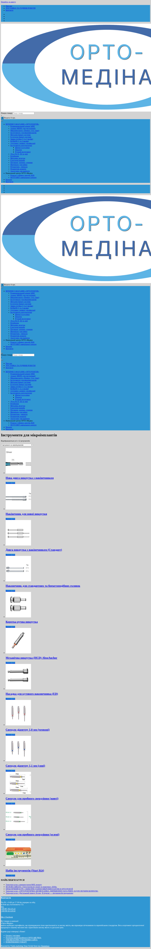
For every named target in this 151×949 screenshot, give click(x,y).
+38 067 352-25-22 (8, 909)
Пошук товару (7, 113)
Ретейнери (14, 156)
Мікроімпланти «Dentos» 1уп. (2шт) (24, 131)
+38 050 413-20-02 (8, 911)
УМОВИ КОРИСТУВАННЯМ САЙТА (22, 940)
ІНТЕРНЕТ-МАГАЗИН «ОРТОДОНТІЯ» (22, 124)
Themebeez (45, 946)
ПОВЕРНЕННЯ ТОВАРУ (16, 942)
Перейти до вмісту (8, 2)
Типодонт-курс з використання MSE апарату (24, 885)
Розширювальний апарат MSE (22, 126)
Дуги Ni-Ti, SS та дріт (19, 154)
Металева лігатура (17, 158)
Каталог (9, 180)
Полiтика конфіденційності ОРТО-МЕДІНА (23, 938)
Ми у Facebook (7, 917)
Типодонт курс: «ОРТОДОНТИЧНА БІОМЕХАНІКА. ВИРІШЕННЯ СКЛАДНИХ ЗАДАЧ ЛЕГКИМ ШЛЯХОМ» (52, 891)
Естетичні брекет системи (20, 137)
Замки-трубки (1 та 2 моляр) (21, 139)
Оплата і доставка (13, 936)
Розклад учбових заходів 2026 (22, 175)
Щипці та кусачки (22, 148)
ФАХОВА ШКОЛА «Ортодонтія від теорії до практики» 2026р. (31, 887)
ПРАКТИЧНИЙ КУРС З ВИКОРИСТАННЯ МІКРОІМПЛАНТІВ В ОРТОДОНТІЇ (39, 889)
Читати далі (10, 483)
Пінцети (18, 150)
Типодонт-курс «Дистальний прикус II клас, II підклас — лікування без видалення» (39, 893)
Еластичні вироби (17, 160)
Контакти (9, 10)
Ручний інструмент (23, 152)
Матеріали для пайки (18, 165)
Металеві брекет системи (20, 135)
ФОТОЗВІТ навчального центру (23, 177)
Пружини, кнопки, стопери (21, 163)
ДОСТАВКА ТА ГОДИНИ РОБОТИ (21, 8)
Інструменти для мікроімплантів (23, 133)
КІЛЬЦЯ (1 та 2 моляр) (19, 141)
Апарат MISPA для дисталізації (22, 128)
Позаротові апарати (18, 169)
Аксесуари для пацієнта (20, 171)
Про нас (9, 6)
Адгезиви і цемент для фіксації (22, 143)
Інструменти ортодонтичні (21, 145)
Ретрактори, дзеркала (18, 167)
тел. (2, 907)
